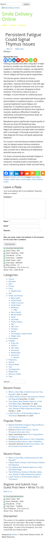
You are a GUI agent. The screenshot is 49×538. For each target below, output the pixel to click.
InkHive (14, 534)
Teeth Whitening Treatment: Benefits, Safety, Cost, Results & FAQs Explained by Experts (25, 407)
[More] (35, 60)
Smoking (14, 329)
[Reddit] (22, 60)
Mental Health (16, 314)
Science (12, 362)
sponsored (15, 355)
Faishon (14, 345)
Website (7, 230)
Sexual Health (14, 364)
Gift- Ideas (15, 348)
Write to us (8, 491)
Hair (10, 293)
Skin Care (14, 326)
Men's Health (16, 312)
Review (16, 357)
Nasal (13, 317)
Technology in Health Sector (21, 333)
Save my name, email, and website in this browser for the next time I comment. (24, 238)
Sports (13, 331)
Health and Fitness (18, 177)
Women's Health (15, 374)
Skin (12, 324)
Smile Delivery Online (17, 16)
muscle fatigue (25, 179)
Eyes (10, 284)
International (13, 338)
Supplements (16, 291)
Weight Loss (15, 336)
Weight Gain (13, 371)
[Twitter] (10, 60)
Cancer (11, 279)
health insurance (17, 303)
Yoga (10, 376)
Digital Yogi (19, 49)
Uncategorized (14, 369)
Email (6, 226)
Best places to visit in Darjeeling (32, 439)
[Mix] (26, 60)
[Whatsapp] (31, 60)
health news (14, 179)
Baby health (15, 298)
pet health (15, 319)
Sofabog (12, 441)
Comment (8, 197)
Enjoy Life (14, 343)
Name (6, 221)
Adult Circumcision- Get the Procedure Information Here (23, 430)
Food (10, 288)
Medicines (15, 307)
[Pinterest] (18, 60)
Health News (16, 305)
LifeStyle (12, 340)
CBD (15, 310)
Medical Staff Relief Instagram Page (22, 425)
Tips (10, 367)
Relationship (15, 352)
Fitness (11, 286)
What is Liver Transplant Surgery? (26, 426)
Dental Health (16, 300)
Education (12, 281)
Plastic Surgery (16, 321)
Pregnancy (13, 359)
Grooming (15, 350)
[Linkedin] (14, 60)
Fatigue (6, 179)
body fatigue (36, 177)
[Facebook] (6, 60)
